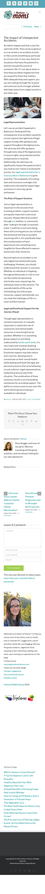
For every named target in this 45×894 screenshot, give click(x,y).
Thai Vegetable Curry (14, 802)
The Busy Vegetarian (12, 671)
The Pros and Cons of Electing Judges (22, 819)
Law (29, 399)
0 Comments (36, 399)
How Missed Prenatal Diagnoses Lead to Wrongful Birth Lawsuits (32, 500)
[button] (6, 494)
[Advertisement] (22, 737)
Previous (27, 26)
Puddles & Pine (10, 678)
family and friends (27, 342)
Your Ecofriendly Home (14, 674)
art (13, 221)
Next (36, 26)
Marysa (8, 399)
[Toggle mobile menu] (40, 11)
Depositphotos (30, 863)
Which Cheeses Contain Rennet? (19, 772)
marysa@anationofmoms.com (16, 664)
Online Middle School (14, 684)
